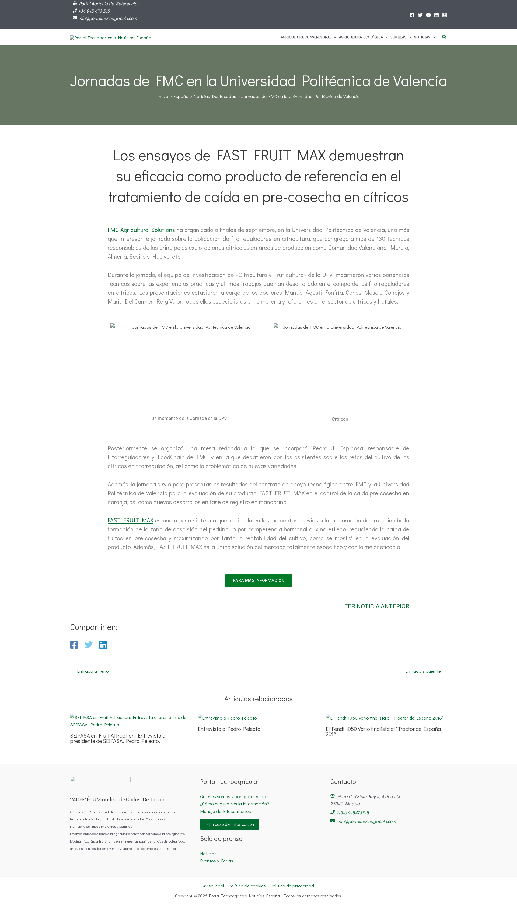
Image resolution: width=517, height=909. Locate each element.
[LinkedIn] (436, 15)
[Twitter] (420, 15)
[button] (333, 37)
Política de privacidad (292, 886)
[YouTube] (428, 15)
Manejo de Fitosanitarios (225, 811)
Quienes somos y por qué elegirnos (235, 796)
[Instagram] (444, 15)
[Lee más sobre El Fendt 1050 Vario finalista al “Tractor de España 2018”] (385, 717)
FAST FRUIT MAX (130, 520)
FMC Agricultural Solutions (141, 230)
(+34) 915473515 (353, 812)
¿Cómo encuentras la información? (234, 804)
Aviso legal (213, 886)
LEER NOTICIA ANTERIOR (375, 606)
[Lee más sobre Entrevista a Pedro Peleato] (227, 717)
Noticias (208, 853)
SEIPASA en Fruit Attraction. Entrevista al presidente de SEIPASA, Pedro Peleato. (118, 738)
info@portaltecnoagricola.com (107, 18)
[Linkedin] (103, 645)
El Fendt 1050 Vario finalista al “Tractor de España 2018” (383, 731)
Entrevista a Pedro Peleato (229, 728)
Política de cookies (247, 886)
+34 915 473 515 (94, 11)
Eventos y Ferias (216, 861)
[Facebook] (412, 15)
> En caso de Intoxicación (229, 824)
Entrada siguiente (425, 671)
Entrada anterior (90, 671)
